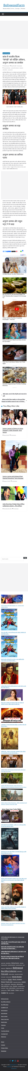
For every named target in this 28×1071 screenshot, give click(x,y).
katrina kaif (3, 976)
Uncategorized (4, 1034)
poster (24, 982)
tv (7, 993)
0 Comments (19, 65)
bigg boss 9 (3, 968)
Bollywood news (4, 998)
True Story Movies (5, 1031)
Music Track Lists (6, 982)
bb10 (24, 965)
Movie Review (17, 977)
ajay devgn (8, 963)
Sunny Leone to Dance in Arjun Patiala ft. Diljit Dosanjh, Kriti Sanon (13, 430)
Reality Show (4, 1022)
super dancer (12, 988)
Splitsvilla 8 (3, 988)
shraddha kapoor (21, 986)
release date (13, 984)
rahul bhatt (5, 69)
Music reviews (17, 979)
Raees (2, 984)
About (2, 1042)
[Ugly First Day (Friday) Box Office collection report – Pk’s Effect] (14, 487)
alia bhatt (21, 963)
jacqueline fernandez (19, 974)
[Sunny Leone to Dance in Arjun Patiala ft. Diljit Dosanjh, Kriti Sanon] (14, 410)
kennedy (21, 67)
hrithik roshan (11, 974)
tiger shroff (22, 990)
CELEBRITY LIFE (4, 1007)
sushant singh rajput (20, 988)
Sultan (7, 988)
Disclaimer (3, 1051)
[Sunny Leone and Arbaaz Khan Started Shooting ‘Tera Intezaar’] (14, 441)
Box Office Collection (9, 971)
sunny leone (10, 69)
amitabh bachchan (11, 965)
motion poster (8, 976)
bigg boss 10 (9, 968)
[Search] (25, 558)
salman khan (20, 984)
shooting (15, 986)
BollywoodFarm (14, 5)
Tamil (8, 990)
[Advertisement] (14, 35)
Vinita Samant (6, 65)
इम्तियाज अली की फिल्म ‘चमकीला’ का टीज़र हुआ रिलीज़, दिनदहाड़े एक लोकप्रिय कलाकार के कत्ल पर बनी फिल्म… (13, 400)
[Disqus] (14, 532)
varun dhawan (11, 992)
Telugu (17, 990)
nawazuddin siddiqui (17, 982)
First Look (4, 974)
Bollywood (18, 967)
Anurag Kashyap (7, 67)
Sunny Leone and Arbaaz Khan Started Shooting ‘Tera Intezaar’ (13, 477)
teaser (13, 990)
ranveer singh (7, 984)
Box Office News (6, 53)
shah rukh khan (5, 986)
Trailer (3, 993)
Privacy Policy (4, 1048)
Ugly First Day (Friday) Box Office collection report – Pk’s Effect (13, 505)
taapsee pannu (4, 990)
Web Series (3, 1036)
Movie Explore (4, 1010)
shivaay (10, 986)
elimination (19, 971)
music (10, 979)
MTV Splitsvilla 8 (4, 979)
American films (4, 965)
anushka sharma (19, 965)
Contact (3, 1045)
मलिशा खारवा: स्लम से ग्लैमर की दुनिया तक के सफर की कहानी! (15, 395)
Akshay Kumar (15, 963)
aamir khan (3, 963)
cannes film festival (15, 67)
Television (3, 1025)
